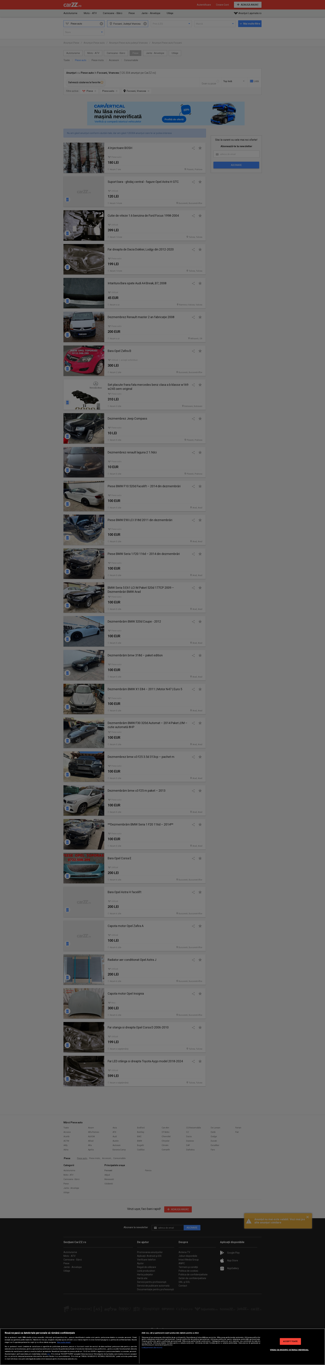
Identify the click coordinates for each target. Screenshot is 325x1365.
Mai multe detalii (64, 1342)
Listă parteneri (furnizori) (152, 1347)
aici (48, 1354)
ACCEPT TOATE (290, 1341)
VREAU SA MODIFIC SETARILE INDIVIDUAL (289, 1350)
